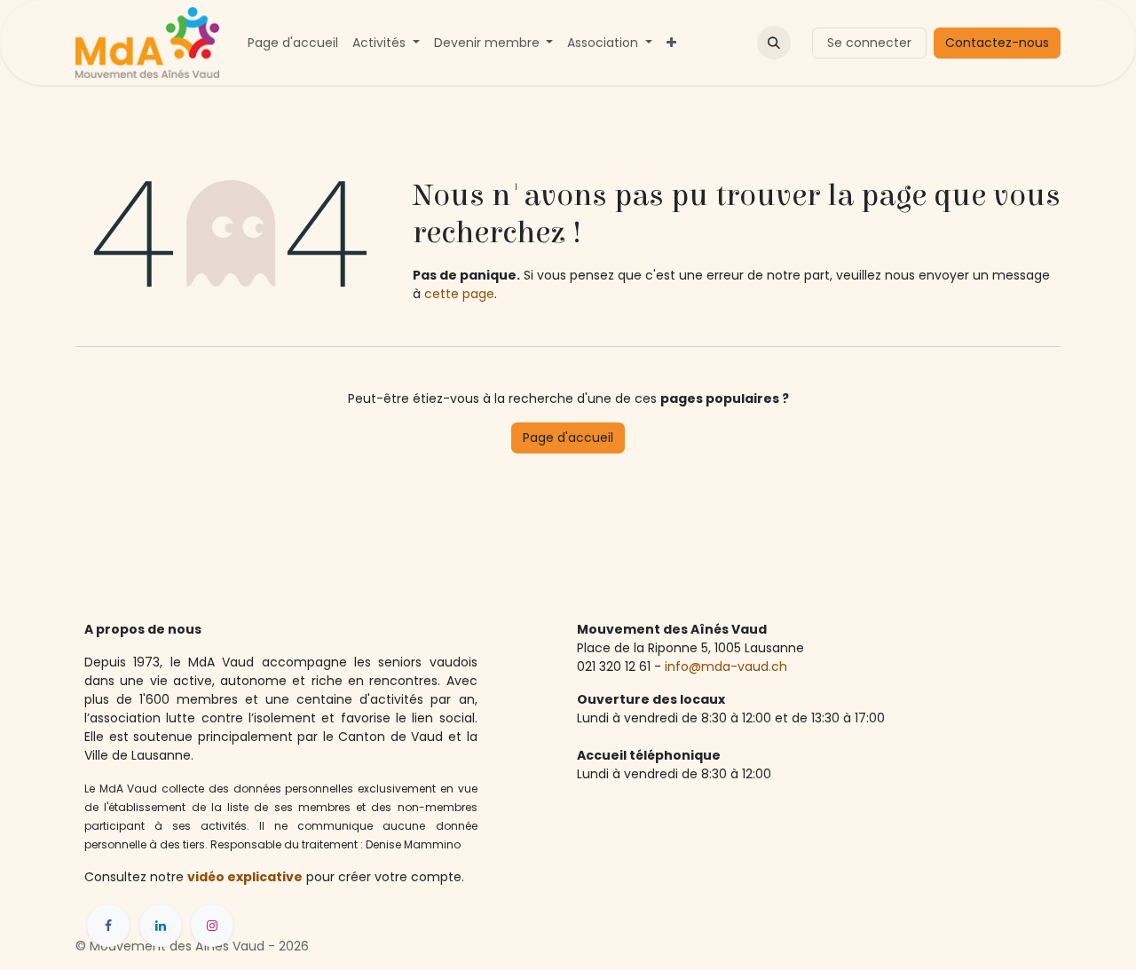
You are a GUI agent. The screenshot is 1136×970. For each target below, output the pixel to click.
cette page (459, 294)
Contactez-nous (997, 42)
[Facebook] (108, 925)
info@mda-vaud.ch (728, 666)
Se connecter (869, 42)
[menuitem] (293, 43)
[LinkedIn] (160, 925)
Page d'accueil (568, 437)
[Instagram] (212, 925)
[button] (774, 42)
